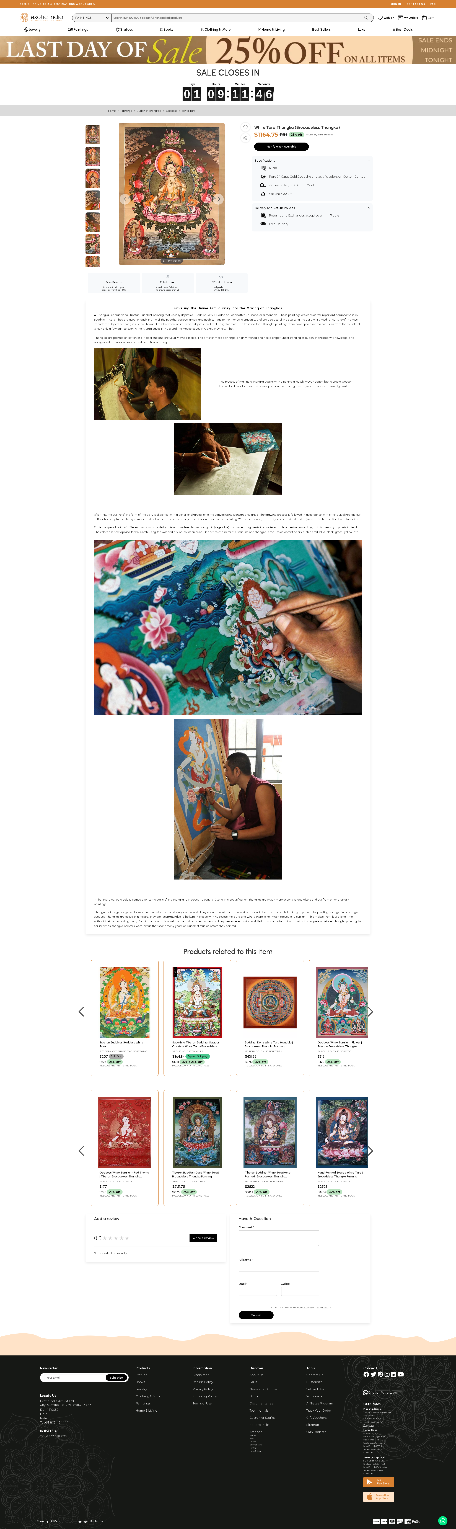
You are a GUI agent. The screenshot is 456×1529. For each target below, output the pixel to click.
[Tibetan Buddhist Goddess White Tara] (124, 1037)
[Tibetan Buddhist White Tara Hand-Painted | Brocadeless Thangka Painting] (270, 1167)
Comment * (246, 1227)
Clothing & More (148, 1396)
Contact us (415, 4)
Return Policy (203, 1382)
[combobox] (236, 18)
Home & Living (146, 1410)
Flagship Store (372, 1409)
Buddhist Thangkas (149, 110)
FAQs (253, 1382)
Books (140, 1382)
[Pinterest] (380, 1375)
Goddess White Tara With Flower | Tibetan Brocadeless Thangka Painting (340, 1046)
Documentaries (261, 1403)
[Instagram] (387, 1375)
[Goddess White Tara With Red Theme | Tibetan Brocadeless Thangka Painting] (124, 1167)
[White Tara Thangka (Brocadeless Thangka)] (93, 135)
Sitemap (312, 1425)
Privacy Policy (324, 1307)
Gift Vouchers (316, 1417)
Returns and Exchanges (287, 215)
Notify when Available (281, 146)
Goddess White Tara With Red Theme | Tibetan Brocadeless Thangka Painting (124, 1176)
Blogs (254, 1396)
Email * (243, 1283)
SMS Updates (316, 1432)
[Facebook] (366, 1375)
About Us (256, 1375)
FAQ (433, 4)
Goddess (171, 110)
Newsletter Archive (264, 1389)
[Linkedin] (393, 1375)
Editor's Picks (259, 1425)
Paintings (126, 110)
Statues (141, 1375)
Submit (256, 1315)
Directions (368, 1425)
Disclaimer (201, 1375)
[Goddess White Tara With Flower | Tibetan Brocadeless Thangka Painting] (342, 1037)
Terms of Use (305, 1307)
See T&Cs (121, 290)
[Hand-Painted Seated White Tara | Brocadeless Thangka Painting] (342, 1167)
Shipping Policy (205, 1396)
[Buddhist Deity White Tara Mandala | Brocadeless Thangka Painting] (270, 1037)
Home (112, 110)
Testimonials (259, 1410)
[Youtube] (400, 1375)
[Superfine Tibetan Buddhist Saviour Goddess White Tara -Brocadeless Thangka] (197, 1037)
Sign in (395, 4)
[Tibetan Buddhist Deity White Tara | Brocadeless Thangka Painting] (197, 1167)
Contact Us (314, 1375)
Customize (314, 1382)
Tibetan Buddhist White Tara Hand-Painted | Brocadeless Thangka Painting (268, 1176)
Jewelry (141, 1389)
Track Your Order (318, 1410)
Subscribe (116, 1377)
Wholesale (314, 1396)
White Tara (188, 110)
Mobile (285, 1283)
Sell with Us (315, 1389)
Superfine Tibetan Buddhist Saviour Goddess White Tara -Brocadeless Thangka (195, 1046)
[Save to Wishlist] (245, 128)
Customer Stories (262, 1417)
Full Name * (246, 1259)
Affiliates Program (319, 1403)
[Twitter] (373, 1375)
